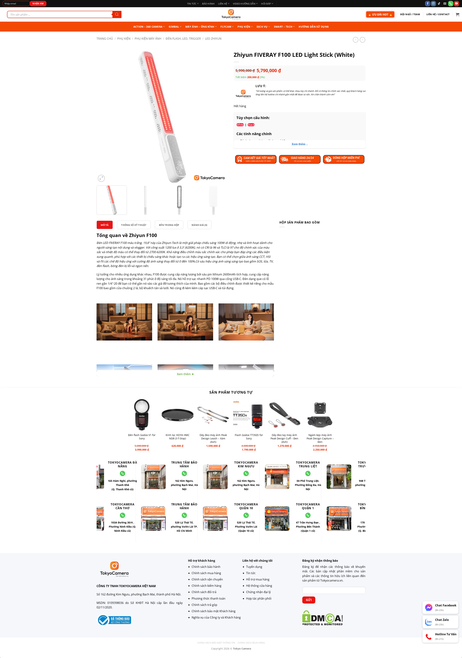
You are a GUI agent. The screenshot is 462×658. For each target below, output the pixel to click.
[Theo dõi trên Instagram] (433, 3)
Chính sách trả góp (204, 605)
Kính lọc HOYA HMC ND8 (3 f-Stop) (177, 436)
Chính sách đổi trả (204, 592)
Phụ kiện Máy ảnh (148, 39)
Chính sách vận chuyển (207, 579)
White (240, 124)
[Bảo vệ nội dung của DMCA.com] (322, 617)
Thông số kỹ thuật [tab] (133, 224)
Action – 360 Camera (147, 26)
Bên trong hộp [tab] (169, 224)
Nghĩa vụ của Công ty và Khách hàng (216, 617)
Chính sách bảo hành (206, 567)
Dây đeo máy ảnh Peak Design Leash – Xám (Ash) (213, 438)
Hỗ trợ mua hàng (257, 579)
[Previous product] (362, 40)
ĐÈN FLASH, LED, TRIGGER (183, 39)
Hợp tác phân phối (258, 598)
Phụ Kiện (123, 39)
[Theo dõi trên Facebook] (427, 3)
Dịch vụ (262, 26)
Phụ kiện (243, 26)
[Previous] (104, 117)
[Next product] (355, 40)
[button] (457, 14)
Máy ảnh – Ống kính (199, 26)
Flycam (226, 26)
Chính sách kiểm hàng (206, 586)
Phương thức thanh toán (208, 598)
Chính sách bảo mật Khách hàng (214, 611)
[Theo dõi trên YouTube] (456, 3)
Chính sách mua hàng (206, 573)
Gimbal (174, 26)
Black (251, 124)
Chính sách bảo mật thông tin (216, 642)
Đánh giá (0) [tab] (199, 224)
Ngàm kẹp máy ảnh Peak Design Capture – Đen (320, 438)
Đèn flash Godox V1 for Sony (142, 436)
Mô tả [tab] (104, 224)
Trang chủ (105, 39)
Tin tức (191, 3)
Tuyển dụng (254, 567)
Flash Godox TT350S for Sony (249, 436)
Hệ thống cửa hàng (259, 586)
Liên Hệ (222, 3)
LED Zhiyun (213, 39)
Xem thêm (298, 144)
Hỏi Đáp (266, 3)
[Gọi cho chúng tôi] (450, 3)
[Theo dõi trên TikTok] (439, 3)
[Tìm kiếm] (116, 14)
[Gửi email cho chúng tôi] (445, 3)
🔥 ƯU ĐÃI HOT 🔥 (380, 14)
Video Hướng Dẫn (244, 3)
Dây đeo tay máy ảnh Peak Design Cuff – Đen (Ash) (284, 438)
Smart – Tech (283, 26)
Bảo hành (208, 3)
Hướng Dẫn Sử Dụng (314, 26)
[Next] (221, 117)
